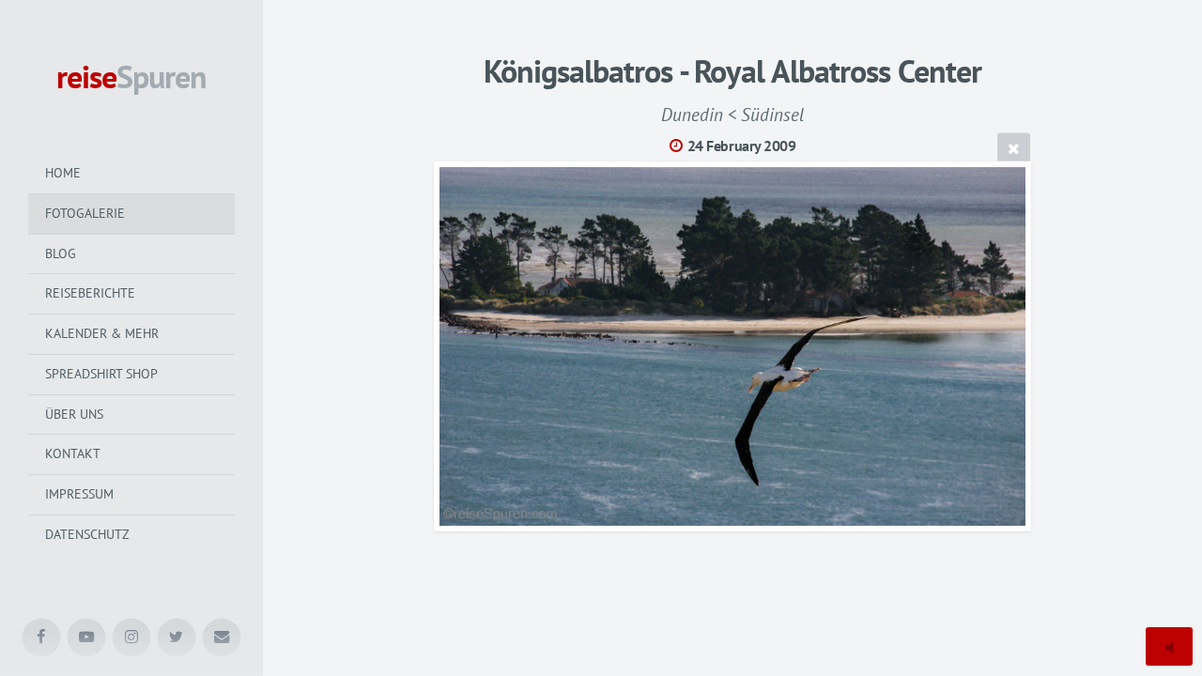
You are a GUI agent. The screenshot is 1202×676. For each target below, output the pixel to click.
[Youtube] (87, 638)
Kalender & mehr (102, 333)
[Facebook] (42, 638)
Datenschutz (87, 534)
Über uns (74, 414)
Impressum (79, 493)
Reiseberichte (90, 292)
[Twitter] (177, 638)
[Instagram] (132, 638)
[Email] (222, 638)
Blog (60, 253)
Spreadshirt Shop (101, 373)
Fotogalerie (85, 213)
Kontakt (72, 453)
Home (63, 172)
